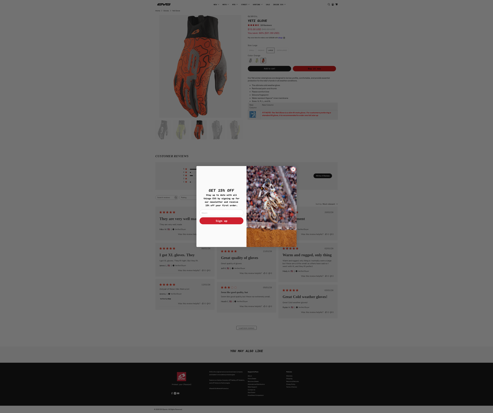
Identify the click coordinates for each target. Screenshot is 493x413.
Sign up (221, 221)
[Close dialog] (293, 169)
